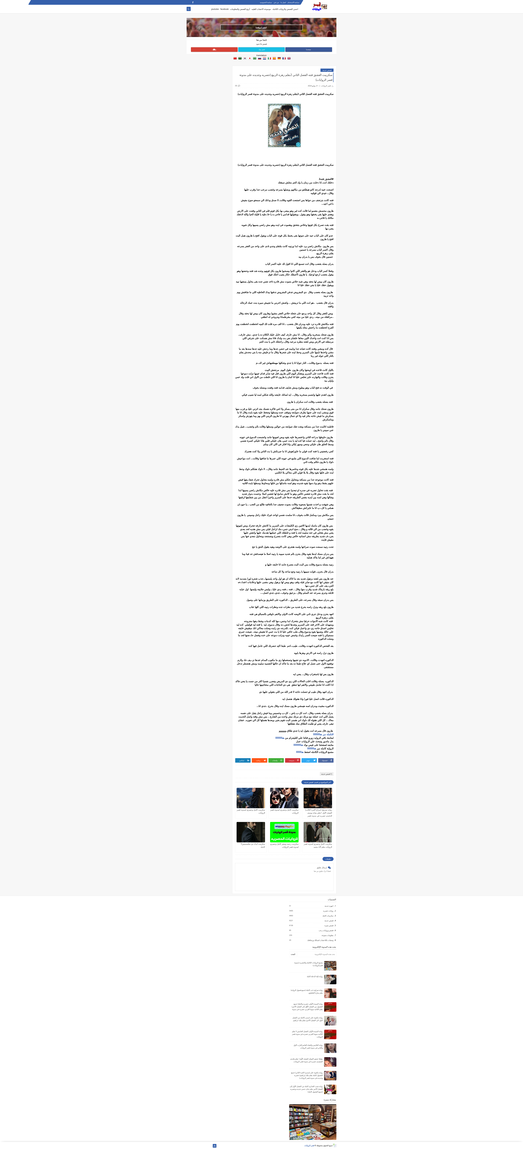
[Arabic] (239, 58)
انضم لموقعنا (261, 27)
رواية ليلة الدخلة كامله (315, 976)
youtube (215, 9)
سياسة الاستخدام (293, 2)
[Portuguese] (254, 58)
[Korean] (244, 58)
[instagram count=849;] (188, 1146)
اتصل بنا (283, 2)
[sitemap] (214, 1146)
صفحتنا (308, 49)
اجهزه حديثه (328, 906)
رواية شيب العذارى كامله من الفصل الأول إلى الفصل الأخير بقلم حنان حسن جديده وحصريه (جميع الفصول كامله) (306, 1089)
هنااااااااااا (298, 744)
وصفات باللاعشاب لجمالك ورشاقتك (320, 940)
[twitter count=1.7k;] (206, 1146)
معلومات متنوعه (327, 935)
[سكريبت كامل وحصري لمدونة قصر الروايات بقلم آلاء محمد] (318, 832)
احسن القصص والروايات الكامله (285, 9)
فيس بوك (262, 49)
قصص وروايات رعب (325, 930)
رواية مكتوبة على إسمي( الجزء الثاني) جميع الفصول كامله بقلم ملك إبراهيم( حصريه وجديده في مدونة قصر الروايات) (307, 1075)
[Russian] (259, 58)
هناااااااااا (279, 737)
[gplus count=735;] (201, 1146)
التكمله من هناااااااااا (323, 734)
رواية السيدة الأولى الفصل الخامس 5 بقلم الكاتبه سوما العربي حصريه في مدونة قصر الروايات (307, 1034)
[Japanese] (249, 58)
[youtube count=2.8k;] (197, 1146)
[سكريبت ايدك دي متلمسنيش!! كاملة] (251, 832)
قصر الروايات (309, 1145)
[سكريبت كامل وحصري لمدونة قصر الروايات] (284, 798)
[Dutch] (264, 58)
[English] (288, 58)
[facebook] (193, 2)
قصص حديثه (327, 70)
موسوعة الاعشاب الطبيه (261, 9)
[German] (278, 58)
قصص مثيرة (328, 925)
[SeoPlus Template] (334, 1145)
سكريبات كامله (327, 915)
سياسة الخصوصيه (266, 2)
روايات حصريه (328, 910)
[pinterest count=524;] (193, 1146)
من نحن (276, 2)
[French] (283, 58)
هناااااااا (300, 752)
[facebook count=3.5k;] (210, 1146)
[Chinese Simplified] (234, 58)
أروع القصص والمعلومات (240, 9)
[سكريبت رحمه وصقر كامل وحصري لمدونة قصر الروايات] (284, 832)
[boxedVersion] (188, 2)
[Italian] (269, 58)
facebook (224, 9)
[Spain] (274, 58)
